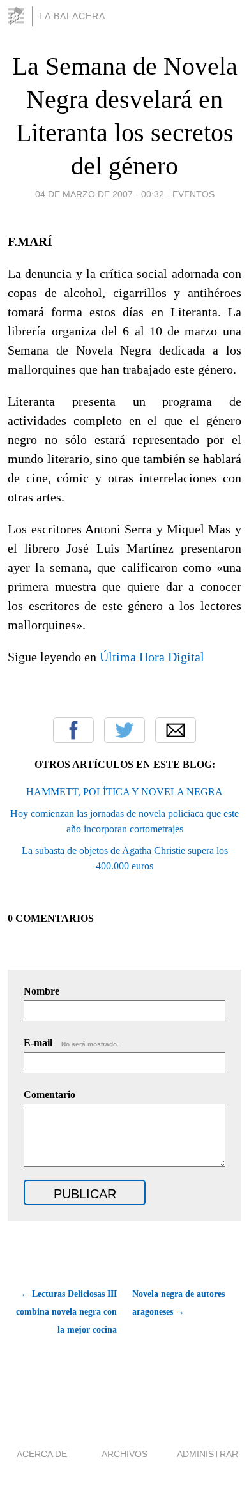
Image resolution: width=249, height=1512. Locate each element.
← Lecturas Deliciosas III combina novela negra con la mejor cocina (66, 1311)
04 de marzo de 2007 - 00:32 (99, 194)
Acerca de (42, 1454)
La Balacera (72, 16)
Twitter (124, 730)
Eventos (193, 194)
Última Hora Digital (152, 657)
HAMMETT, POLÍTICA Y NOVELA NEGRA (124, 791)
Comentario (49, 1094)
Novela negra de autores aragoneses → (178, 1303)
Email (175, 730)
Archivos (124, 1454)
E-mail (71, 1042)
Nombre (41, 991)
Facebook (73, 730)
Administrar (207, 1454)
